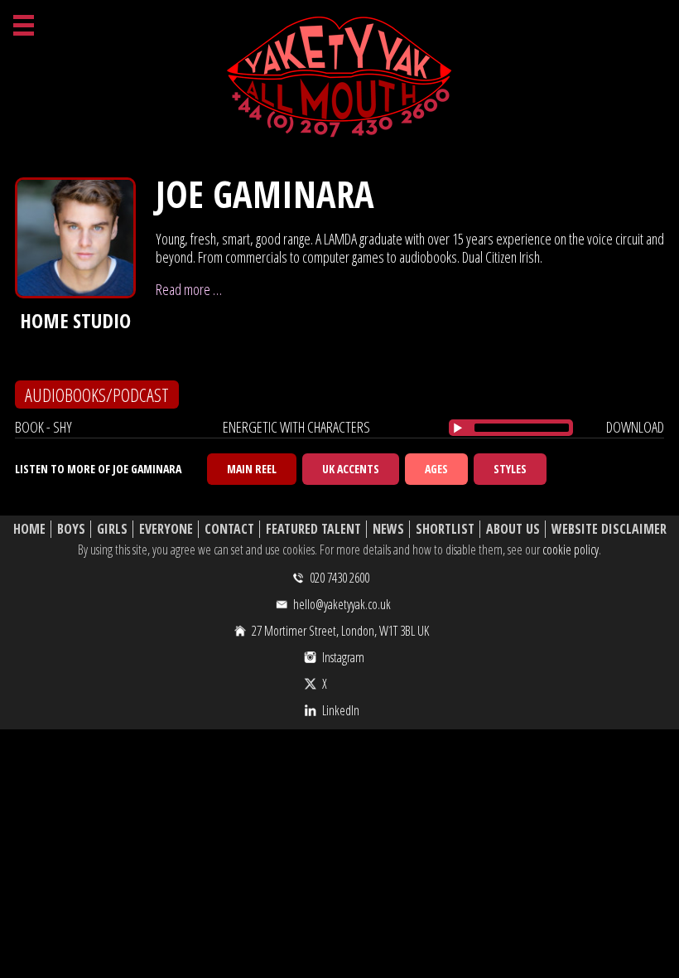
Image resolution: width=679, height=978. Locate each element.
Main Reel (252, 469)
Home (29, 529)
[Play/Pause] (458, 427)
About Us (513, 529)
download (635, 427)
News (388, 529)
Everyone (166, 529)
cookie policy (570, 549)
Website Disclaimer (609, 529)
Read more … (189, 289)
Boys (71, 529)
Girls (112, 529)
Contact (229, 529)
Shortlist (445, 529)
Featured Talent (313, 529)
